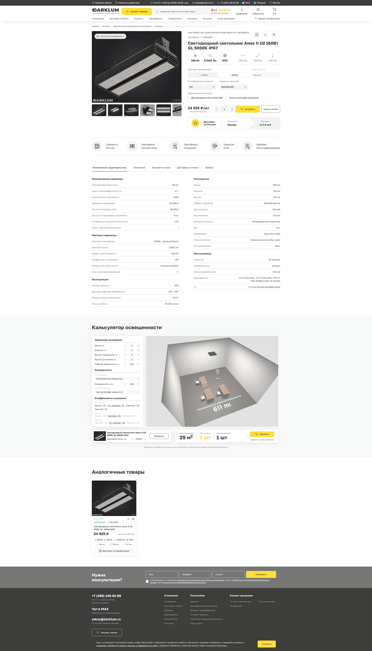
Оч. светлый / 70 (116, 405)
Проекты (138, 18)
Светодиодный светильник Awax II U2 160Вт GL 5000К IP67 (126, 433)
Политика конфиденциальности (206, 619)
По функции (236, 606)
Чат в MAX (100, 609)
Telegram (261, 2)
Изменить (159, 436)
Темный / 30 (101, 409)
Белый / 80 (100, 405)
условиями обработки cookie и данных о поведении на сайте (127, 645)
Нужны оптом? (270, 109)
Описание (139, 167)
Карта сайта (196, 623)
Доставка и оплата (119, 18)
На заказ (207, 18)
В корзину (250, 109)
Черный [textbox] (257, 75)
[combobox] (266, 75)
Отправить (261, 574)
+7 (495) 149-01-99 (229, 2)
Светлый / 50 (132, 405)
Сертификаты (156, 18)
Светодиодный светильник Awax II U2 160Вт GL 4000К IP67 (113, 528)
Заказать (264, 434)
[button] (177, 110)
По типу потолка (267, 601)
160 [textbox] (191, 87)
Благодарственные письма (203, 606)
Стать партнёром (226, 18)
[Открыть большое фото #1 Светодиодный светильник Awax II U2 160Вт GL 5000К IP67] (136, 32)
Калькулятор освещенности (112, 36)
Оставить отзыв (161, 167)
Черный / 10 (133, 422)
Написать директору (129, 2)
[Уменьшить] (217, 109)
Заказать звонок (103, 2)
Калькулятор (175, 18)
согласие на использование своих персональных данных (200, 580)
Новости (194, 601)
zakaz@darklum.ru (205, 2)
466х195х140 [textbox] (227, 87)
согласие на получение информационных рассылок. (184, 582)
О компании (98, 18)
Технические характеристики (109, 167)
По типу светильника (240, 601)
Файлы (209, 167)
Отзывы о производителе (202, 610)
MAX (247, 2)
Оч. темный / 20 (117, 422)
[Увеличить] (232, 109)
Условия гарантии (199, 614)
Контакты (192, 18)
